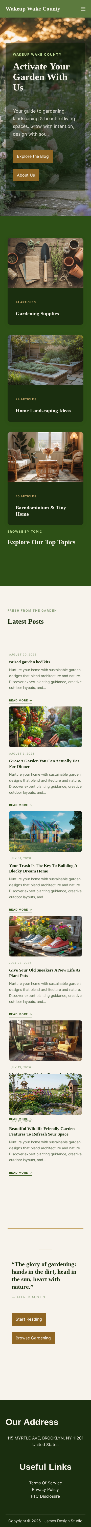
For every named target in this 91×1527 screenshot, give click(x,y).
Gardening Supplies (37, 313)
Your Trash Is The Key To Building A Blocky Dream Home (43, 868)
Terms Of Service (45, 1482)
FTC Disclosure (45, 1496)
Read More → (20, 700)
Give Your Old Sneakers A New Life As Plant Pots (44, 973)
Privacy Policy (45, 1489)
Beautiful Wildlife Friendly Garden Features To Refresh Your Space (42, 1131)
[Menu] (83, 9)
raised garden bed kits (29, 662)
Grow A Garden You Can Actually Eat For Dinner (44, 764)
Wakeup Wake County (33, 9)
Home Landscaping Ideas (43, 410)
